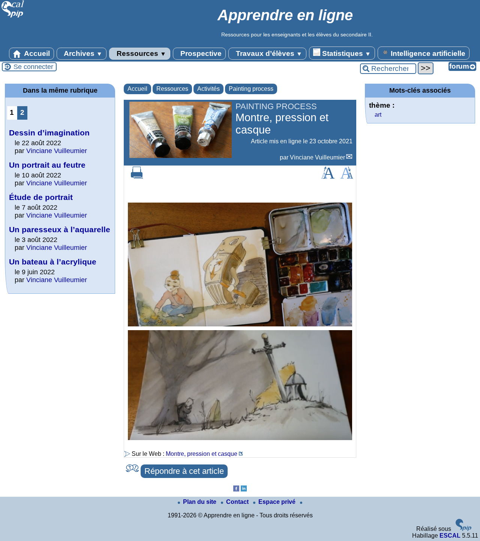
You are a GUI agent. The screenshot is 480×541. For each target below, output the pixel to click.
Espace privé (277, 502)
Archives (82, 53)
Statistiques (345, 53)
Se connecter (33, 67)
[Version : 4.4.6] (463, 529)
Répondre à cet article (184, 471)
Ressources (140, 53)
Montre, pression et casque (201, 454)
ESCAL (450, 535)
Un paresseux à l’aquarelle (59, 229)
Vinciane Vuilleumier (317, 157)
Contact (238, 502)
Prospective (200, 53)
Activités (208, 89)
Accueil (36, 53)
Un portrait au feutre (47, 165)
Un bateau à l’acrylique (52, 261)
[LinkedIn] (244, 489)
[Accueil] (13, 17)
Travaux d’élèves (268, 53)
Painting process (251, 89)
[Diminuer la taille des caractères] (346, 176)
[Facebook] (236, 489)
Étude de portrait (41, 197)
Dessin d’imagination (49, 132)
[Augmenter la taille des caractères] (327, 176)
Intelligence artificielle (427, 53)
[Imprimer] (137, 176)
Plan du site (200, 502)
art (378, 114)
